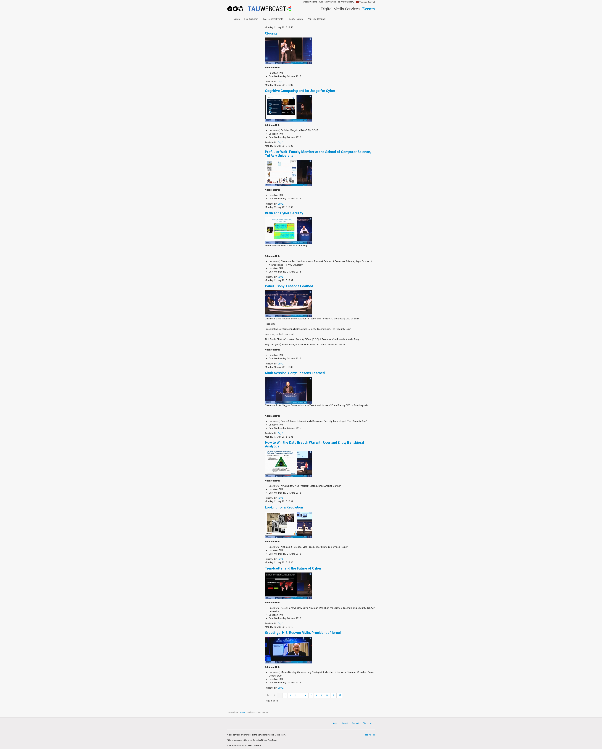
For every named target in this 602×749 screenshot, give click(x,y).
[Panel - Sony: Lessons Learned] (288, 303)
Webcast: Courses (327, 2)
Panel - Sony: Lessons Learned (289, 286)
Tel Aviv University (346, 2)
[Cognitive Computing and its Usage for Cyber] (288, 108)
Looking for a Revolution (284, 507)
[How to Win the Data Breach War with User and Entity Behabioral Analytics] (288, 463)
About (335, 723)
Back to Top (370, 735)
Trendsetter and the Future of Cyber (293, 568)
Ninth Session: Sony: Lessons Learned (295, 373)
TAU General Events (273, 19)
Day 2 (280, 81)
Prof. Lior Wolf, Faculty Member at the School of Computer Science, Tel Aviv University (318, 154)
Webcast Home (310, 2)
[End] (340, 695)
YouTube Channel (316, 19)
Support (345, 723)
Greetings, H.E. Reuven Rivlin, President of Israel (303, 633)
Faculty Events (295, 19)
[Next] (333, 695)
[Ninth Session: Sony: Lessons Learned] (288, 390)
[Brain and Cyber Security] (288, 230)
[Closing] (288, 50)
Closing (271, 33)
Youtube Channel (367, 2)
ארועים (242, 712)
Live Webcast (251, 19)
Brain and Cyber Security (284, 213)
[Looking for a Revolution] (288, 524)
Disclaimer (367, 723)
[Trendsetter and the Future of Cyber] (288, 585)
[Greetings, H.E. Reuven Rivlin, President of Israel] (288, 650)
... (300, 695)
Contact (355, 723)
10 (327, 695)
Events (236, 19)
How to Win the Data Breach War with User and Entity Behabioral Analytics (314, 444)
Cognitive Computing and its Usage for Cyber (300, 91)
